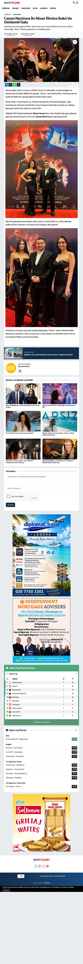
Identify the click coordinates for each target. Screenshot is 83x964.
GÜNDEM (6, 8)
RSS (21, 876)
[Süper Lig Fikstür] (76, 730)
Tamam (6, 890)
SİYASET (15, 8)
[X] (39, 866)
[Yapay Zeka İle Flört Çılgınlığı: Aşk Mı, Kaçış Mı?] (59, 394)
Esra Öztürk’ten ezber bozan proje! (19, 433)
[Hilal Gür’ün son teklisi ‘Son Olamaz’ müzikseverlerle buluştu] (23, 449)
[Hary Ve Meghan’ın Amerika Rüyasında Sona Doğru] (23, 394)
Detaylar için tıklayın (42, 722)
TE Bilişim (47, 883)
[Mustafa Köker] (11, 368)
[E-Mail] (20, 371)
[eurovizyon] (12, 2)
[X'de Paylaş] (10, 84)
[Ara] (74, 3)
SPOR (35, 8)
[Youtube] (47, 866)
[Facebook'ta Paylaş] (6, 84)
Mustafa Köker (24, 366)
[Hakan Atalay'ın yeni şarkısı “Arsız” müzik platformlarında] (59, 421)
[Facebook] (36, 866)
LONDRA (43, 8)
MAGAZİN (17, 14)
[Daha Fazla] (18, 84)
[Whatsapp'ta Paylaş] (14, 84)
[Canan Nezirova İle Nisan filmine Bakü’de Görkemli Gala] (41, 60)
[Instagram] (43, 866)
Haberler (7, 14)
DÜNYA (53, 8)
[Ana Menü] (77, 3)
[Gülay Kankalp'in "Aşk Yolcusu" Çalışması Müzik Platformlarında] (59, 449)
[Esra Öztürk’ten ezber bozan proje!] (23, 421)
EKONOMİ (26, 8)
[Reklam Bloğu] (42, 555)
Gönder (10, 505)
